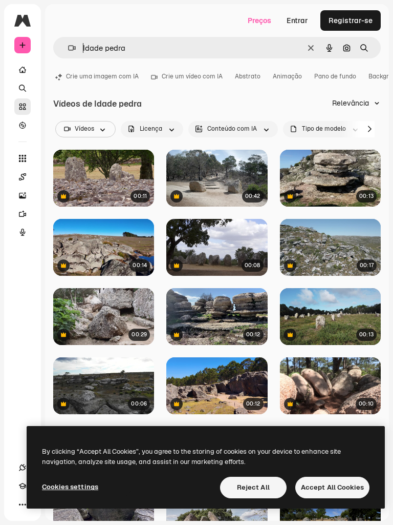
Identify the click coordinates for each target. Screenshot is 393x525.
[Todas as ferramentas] (22, 158)
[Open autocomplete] (68, 48)
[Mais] (22, 504)
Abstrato (247, 76)
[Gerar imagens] (22, 195)
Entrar (297, 20)
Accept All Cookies (332, 487)
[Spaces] (22, 177)
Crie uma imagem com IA (102, 76)
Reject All (253, 487)
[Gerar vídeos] (22, 214)
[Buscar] (22, 88)
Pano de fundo (335, 76)
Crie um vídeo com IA (192, 76)
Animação (287, 76)
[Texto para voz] (22, 232)
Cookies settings (70, 486)
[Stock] (22, 106)
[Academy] (22, 486)
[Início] (22, 70)
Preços (259, 20)
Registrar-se (351, 20)
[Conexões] (22, 467)
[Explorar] (22, 125)
